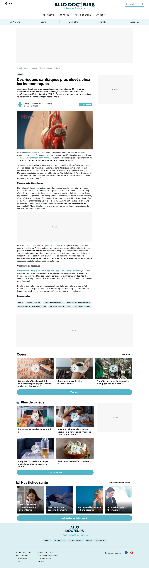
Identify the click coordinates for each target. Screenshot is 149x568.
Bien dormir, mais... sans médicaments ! (58, 508)
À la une (16, 22)
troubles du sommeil (26, 276)
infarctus (42, 271)
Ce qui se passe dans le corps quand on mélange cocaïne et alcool (33, 464)
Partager (87, 104)
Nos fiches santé (34, 482)
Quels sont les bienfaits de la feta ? (74, 462)
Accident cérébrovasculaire (78, 303)
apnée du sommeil (52, 245)
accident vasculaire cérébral (59, 271)
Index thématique (44, 558)
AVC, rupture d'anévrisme (59, 306)
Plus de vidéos (32, 402)
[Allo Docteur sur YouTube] (131, 552)
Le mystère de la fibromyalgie (115, 508)
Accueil (19, 68)
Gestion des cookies (45, 552)
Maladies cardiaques (46, 68)
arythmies (77, 271)
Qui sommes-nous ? (23, 552)
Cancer (89, 540)
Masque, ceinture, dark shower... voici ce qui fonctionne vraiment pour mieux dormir (74, 432)
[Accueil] (75, 531)
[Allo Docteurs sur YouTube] (10, 3)
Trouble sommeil (33, 303)
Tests (103, 15)
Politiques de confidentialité (48, 555)
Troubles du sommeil (82, 306)
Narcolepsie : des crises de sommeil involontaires (28, 507)
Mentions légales (22, 555)
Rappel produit (59, 540)
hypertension (39, 203)
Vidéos (50, 15)
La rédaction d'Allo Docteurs (39, 104)
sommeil (36, 188)
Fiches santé (84, 15)
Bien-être (73, 22)
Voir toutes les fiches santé (74, 518)
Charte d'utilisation (23, 558)
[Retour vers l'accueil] (74, 5)
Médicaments (100, 540)
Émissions (134, 22)
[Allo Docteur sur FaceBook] (6, 3)
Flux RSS (19, 561)
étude (47, 155)
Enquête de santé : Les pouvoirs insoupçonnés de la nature (113, 382)
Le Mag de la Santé (76, 540)
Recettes (47, 540)
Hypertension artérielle (27, 271)
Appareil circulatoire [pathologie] (32, 306)
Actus (66, 15)
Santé (43, 22)
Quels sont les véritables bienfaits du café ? (69, 382)
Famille (103, 22)
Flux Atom (41, 561)
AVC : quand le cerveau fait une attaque (89, 508)
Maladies (34, 68)
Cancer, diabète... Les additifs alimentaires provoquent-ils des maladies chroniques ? (34, 384)
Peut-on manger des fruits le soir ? (35, 430)
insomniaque (31, 152)
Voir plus (74, 392)
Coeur (58, 68)
